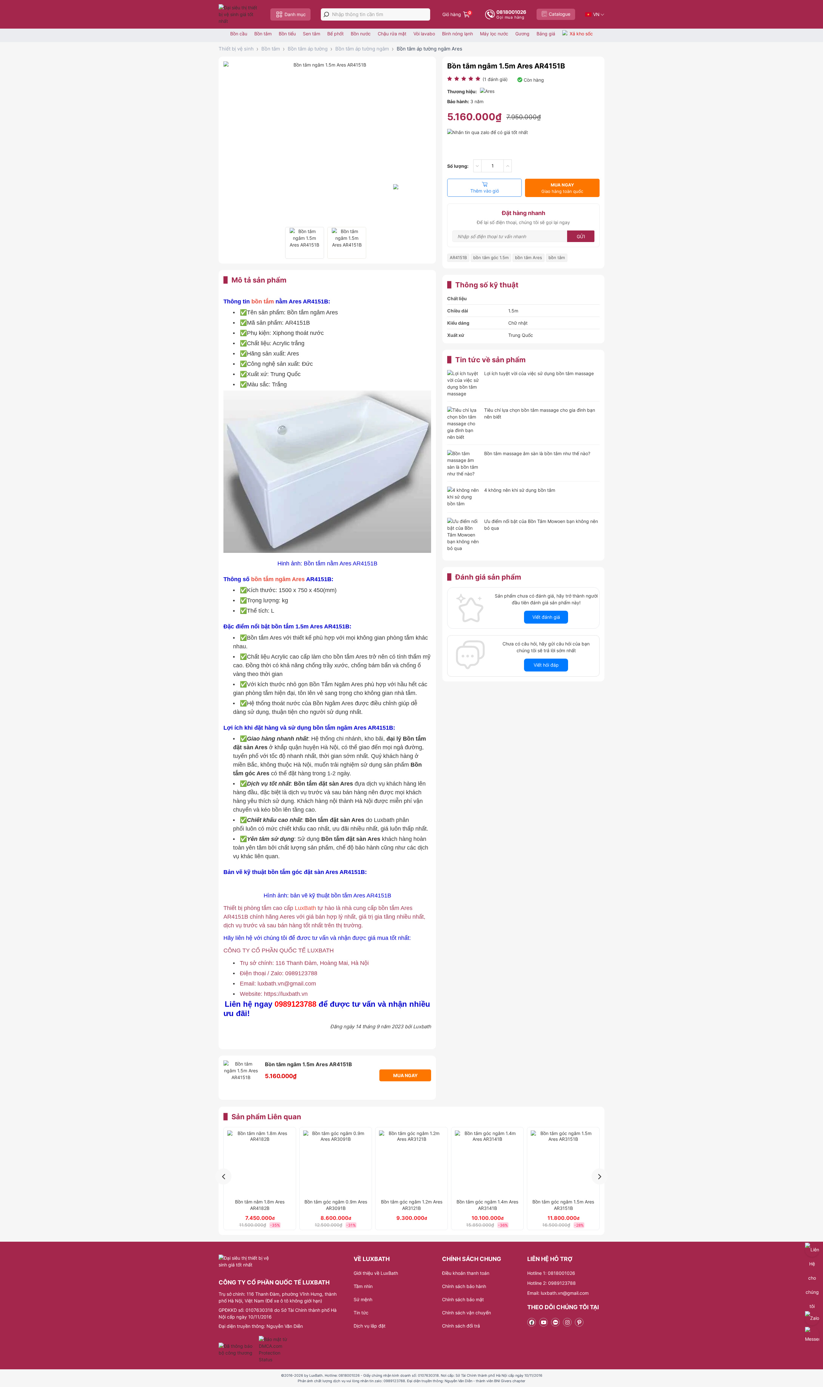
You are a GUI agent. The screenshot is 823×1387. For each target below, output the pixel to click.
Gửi (581, 236)
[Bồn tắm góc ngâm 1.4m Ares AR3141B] (487, 1162)
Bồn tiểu (287, 33)
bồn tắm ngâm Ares (278, 579)
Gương (522, 33)
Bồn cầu (238, 33)
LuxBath (306, 908)
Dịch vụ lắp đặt (369, 1325)
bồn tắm (262, 301)
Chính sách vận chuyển (466, 1312)
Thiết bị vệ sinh (236, 49)
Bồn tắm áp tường (308, 49)
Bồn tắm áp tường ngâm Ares (429, 49)
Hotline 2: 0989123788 (551, 1283)
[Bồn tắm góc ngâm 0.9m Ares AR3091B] (335, 1162)
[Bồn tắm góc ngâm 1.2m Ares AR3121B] (411, 1162)
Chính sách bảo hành (464, 1286)
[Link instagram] (567, 1322)
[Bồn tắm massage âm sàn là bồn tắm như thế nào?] (463, 463)
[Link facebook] (531, 1322)
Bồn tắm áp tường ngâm (362, 49)
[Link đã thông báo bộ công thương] (238, 1349)
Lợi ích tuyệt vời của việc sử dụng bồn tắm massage (539, 373)
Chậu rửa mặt (392, 33)
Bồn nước (361, 33)
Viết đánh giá (546, 617)
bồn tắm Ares (528, 257)
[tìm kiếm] (326, 14)
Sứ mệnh (363, 1299)
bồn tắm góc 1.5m (491, 257)
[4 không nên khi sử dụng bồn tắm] (463, 497)
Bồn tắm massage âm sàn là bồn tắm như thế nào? (537, 453)
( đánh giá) (495, 79)
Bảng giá (546, 33)
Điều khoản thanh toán (465, 1273)
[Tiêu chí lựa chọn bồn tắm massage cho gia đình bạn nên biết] (463, 423)
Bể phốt (335, 33)
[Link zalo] (555, 1322)
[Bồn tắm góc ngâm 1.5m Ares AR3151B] (563, 1162)
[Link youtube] (543, 1322)
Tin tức (361, 1312)
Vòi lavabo (424, 33)
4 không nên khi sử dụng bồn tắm (519, 490)
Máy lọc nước (494, 33)
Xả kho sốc (581, 33)
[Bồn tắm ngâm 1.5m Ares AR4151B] (304, 243)
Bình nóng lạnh (457, 33)
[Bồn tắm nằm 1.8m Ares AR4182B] (259, 1162)
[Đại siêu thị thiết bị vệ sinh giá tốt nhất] (239, 14)
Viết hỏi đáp (546, 665)
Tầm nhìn (363, 1286)
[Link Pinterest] (579, 1322)
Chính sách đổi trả (461, 1325)
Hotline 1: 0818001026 (551, 1273)
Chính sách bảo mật (463, 1299)
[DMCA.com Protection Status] (274, 1349)
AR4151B (458, 257)
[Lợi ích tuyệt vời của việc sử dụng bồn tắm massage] (463, 383)
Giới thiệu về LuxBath (376, 1273)
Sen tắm (311, 33)
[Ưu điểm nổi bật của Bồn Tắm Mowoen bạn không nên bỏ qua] (463, 535)
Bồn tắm (263, 33)
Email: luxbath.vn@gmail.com (558, 1293)
